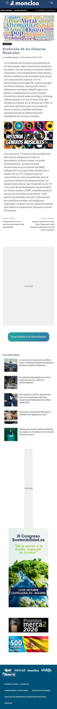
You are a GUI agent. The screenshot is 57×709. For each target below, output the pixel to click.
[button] (52, 3)
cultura (29, 112)
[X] (19, 238)
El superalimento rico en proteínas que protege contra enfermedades (13, 224)
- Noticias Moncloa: (20, 10)
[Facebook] (13, 238)
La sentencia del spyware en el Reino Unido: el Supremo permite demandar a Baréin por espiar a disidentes (36, 362)
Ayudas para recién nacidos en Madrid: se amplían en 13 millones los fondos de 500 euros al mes (36, 432)
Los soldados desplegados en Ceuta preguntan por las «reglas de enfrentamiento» (34, 380)
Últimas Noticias (6, 10)
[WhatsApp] (25, 238)
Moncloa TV (7, 44)
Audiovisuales (12, 57)
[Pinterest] (38, 238)
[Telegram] (32, 238)
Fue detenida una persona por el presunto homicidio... (39, 10)
